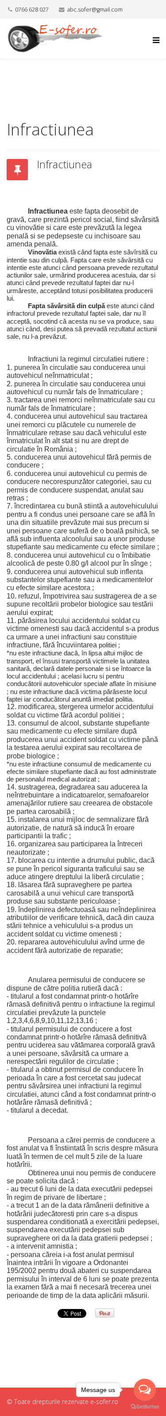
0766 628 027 (32, 9)
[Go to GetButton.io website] (145, 1407)
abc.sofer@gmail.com (95, 9)
